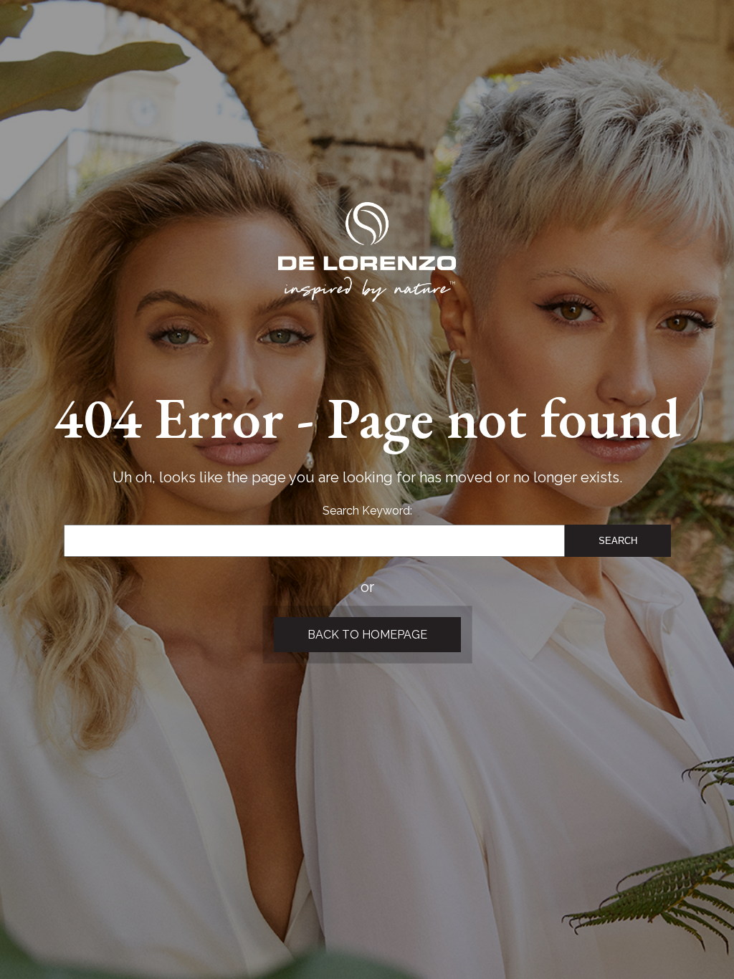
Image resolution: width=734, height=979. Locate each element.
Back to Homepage (367, 634)
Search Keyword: (367, 510)
